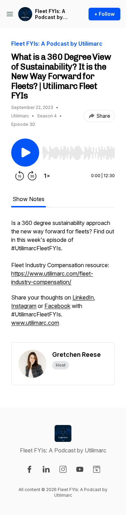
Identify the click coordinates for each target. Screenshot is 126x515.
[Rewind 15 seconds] (19, 176)
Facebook (57, 305)
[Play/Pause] (25, 153)
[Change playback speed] (47, 176)
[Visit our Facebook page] (29, 469)
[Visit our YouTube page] (79, 469)
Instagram (23, 305)
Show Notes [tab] (28, 198)
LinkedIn (83, 297)
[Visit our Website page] (96, 469)
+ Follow (104, 14)
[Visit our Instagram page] (62, 469)
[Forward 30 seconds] (32, 176)
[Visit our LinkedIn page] (46, 469)
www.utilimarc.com (35, 322)
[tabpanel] (63, 280)
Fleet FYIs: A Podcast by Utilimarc (50, 14)
